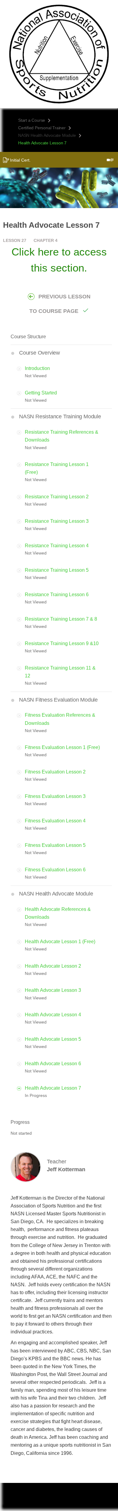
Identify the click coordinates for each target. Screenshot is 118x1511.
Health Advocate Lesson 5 (53, 1039)
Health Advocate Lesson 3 (53, 990)
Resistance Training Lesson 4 (57, 545)
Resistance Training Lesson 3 (57, 521)
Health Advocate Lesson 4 (53, 1014)
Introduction (37, 368)
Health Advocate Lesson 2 (53, 966)
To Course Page (53, 311)
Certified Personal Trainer (42, 127)
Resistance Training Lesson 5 (57, 570)
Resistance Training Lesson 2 (57, 496)
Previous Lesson (64, 297)
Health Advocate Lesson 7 (53, 1088)
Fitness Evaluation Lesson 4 (55, 820)
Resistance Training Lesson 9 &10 (62, 643)
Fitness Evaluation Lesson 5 (55, 845)
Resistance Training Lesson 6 (57, 594)
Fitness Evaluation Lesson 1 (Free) (62, 747)
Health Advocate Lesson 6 (53, 1063)
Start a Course (31, 120)
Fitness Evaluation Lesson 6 (55, 869)
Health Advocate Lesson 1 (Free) (60, 941)
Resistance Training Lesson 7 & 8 (61, 619)
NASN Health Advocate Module (47, 135)
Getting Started (41, 392)
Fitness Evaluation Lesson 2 (55, 771)
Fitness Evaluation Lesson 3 (55, 796)
